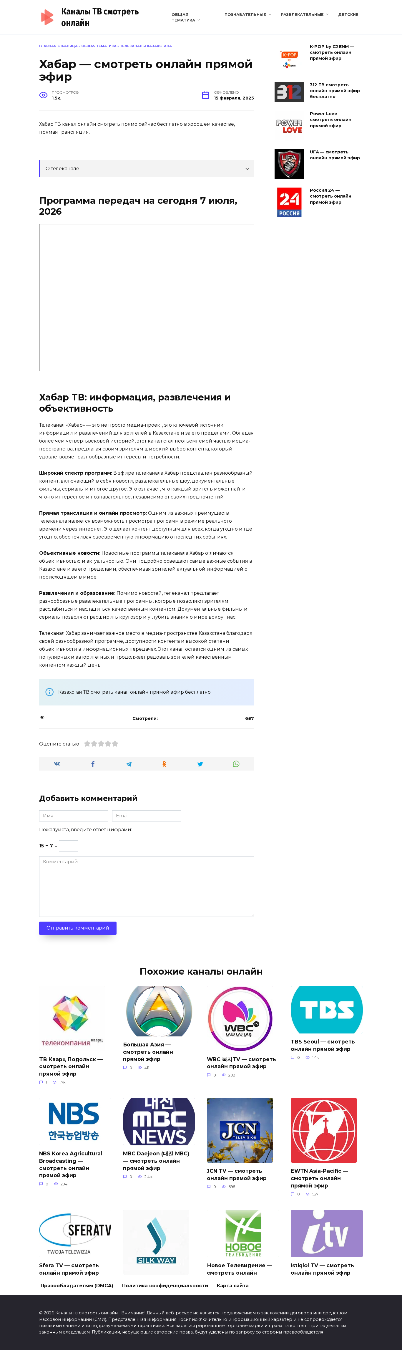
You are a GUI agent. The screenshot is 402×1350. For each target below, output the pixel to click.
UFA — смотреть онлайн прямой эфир (335, 155)
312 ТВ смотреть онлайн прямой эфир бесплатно (335, 90)
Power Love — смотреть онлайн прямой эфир (330, 119)
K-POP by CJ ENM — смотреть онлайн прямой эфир (332, 52)
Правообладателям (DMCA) (77, 1285)
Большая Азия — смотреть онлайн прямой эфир (148, 1051)
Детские (348, 14)
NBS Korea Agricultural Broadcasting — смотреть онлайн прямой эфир (70, 1164)
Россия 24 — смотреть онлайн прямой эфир (330, 196)
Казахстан (70, 692)
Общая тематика (99, 46)
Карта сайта (233, 1285)
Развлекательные (302, 14)
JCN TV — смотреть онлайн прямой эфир (237, 1174)
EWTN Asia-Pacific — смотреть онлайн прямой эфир (319, 1178)
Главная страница (58, 46)
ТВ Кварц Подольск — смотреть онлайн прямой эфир (71, 1066)
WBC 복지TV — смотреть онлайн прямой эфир (241, 1062)
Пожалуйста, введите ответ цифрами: (85, 829)
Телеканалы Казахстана (146, 46)
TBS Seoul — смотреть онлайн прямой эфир (323, 1045)
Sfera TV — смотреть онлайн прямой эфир (69, 1269)
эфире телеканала (140, 473)
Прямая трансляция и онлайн (78, 513)
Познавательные (245, 14)
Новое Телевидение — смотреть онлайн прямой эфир (239, 1272)
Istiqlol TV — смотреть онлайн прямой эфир (322, 1269)
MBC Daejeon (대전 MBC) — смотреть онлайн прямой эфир (156, 1160)
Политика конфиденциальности (165, 1285)
